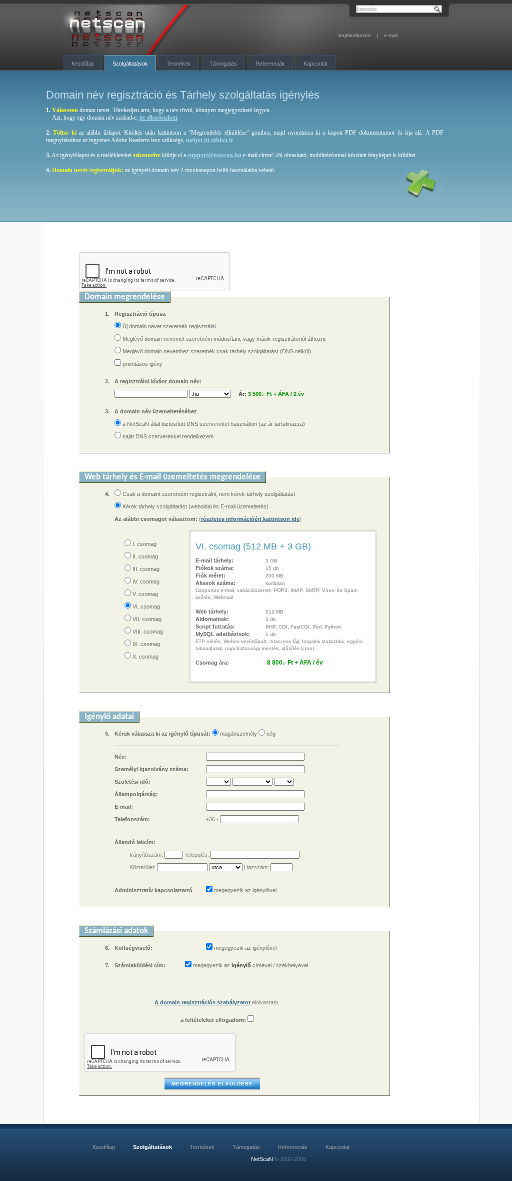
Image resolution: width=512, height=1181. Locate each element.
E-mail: (123, 807)
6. (107, 948)
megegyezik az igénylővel (245, 890)
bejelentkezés (354, 35)
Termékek (178, 64)
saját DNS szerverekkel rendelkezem (167, 436)
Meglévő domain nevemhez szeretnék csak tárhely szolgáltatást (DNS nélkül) (216, 351)
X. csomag (144, 657)
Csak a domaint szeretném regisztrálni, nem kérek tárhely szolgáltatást (208, 494)
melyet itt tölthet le (209, 140)
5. (107, 734)
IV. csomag (145, 581)
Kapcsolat (316, 64)
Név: (120, 757)
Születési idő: (132, 782)
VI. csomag (145, 607)
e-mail (391, 35)
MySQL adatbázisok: (223, 634)
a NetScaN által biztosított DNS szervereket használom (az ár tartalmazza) (213, 424)
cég (270, 734)
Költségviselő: (133, 948)
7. (107, 965)
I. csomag (143, 544)
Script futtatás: (215, 627)
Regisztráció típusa (140, 314)
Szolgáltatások (130, 64)
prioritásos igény (142, 364)
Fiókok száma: (215, 568)
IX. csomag (145, 644)
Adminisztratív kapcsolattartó (153, 890)
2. (107, 381)
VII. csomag (146, 619)
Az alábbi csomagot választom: (156, 519)
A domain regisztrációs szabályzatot (203, 1002)
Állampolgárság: (136, 794)
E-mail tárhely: (215, 560)
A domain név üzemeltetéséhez (155, 411)
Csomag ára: (212, 663)
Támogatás (223, 64)
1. (107, 314)
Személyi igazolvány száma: (151, 769)
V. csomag (144, 594)
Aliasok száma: (216, 583)
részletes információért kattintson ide (250, 519)
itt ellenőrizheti (158, 117)
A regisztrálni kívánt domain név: (158, 381)
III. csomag (145, 569)
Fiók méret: (211, 575)
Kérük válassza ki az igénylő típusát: (162, 734)
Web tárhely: (212, 612)
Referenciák (270, 64)
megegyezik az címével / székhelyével (250, 965)
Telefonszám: (132, 819)
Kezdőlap (83, 64)
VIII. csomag (147, 632)
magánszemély (237, 734)
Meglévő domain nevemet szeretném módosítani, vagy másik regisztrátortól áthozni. (223, 339)
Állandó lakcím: (135, 842)
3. (107, 411)
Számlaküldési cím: (140, 965)
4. (107, 494)
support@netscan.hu (215, 155)
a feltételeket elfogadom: (213, 1020)
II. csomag (144, 556)
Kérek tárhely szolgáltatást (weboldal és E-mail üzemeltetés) (194, 506)
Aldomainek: (212, 619)
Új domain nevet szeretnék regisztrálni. (169, 326)
